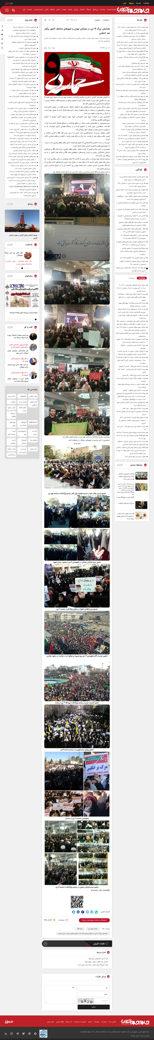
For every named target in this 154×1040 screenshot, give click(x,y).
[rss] (2, 48)
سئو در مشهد (11, 407)
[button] (28, 268)
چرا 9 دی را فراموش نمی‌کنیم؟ (98, 958)
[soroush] (73, 911)
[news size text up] (45, 48)
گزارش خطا (48, 920)
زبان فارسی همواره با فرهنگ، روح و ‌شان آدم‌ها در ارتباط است (17, 336)
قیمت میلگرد (11, 449)
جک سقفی (33, 449)
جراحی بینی (11, 396)
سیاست (105, 20)
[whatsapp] (96, 911)
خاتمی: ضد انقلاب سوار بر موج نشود (96, 961)
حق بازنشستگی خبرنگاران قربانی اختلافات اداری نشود (17, 352)
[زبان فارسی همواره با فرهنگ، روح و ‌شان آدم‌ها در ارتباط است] (33, 336)
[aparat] (2, 39)
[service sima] (131, 3)
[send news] (49, 20)
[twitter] (2, 35)
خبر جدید (77, 443)
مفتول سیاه (33, 440)
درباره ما (104, 1022)
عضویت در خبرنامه (80, 1022)
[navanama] (146, 3)
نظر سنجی (50, 1022)
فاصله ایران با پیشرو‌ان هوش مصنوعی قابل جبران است (17, 380)
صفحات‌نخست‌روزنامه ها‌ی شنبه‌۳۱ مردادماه (24, 312)
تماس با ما (112, 1022)
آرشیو (90, 1022)
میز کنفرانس (11, 455)
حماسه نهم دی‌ (92, 929)
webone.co (33, 422)
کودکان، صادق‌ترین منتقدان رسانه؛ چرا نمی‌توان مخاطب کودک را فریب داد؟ (126, 476)
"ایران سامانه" (135, 1036)
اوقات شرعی (60, 1022)
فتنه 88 (79, 929)
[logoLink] (133, 10)
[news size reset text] (49, 48)
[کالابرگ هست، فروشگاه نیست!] (140, 491)
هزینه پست (22, 402)
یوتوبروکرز (23, 396)
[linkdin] (78, 911)
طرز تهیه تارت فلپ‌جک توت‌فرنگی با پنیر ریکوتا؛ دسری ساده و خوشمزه (131, 269)
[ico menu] (7, 10)
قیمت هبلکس (12, 442)
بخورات (13, 402)
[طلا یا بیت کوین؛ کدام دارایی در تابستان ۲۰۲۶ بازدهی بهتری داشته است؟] (140, 516)
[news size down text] (53, 48)
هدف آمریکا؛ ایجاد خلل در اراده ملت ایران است (93, 965)
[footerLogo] (135, 1022)
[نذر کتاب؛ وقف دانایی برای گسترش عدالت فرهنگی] (33, 363)
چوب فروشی (33, 396)
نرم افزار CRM (13, 415)
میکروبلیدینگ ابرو (22, 433)
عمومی (97, 20)
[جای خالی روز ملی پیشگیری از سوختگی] (34, 255)
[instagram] (2, 26)
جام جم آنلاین (97, 97)
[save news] (53, 20)
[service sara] (138, 3)
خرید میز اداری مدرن (22, 451)
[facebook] (82, 911)
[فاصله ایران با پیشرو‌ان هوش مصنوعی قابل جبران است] (33, 376)
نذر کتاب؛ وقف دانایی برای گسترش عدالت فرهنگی (17, 366)
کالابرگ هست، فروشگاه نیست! (125, 497)
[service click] (124, 3)
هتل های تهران (12, 424)
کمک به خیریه (34, 433)
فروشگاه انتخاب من (23, 424)
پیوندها (96, 1022)
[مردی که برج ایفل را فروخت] (140, 505)
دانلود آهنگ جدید (22, 409)
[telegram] (2, 31)
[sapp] (2, 44)
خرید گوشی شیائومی (33, 403)
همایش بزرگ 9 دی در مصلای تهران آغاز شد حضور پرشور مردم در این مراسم (82, 933)
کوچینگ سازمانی (23, 442)
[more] (120, 465)
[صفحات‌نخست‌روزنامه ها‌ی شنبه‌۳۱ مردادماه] (22, 295)
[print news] (45, 20)
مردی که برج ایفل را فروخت (126, 503)
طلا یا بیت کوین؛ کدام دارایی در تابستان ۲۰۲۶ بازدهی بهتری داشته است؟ (125, 516)
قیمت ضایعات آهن (11, 433)
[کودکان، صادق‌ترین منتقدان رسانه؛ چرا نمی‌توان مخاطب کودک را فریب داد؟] (140, 476)
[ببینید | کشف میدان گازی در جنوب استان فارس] (22, 221)
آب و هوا (69, 1022)
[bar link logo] (9, 4)
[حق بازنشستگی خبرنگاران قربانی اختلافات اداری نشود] (33, 349)
